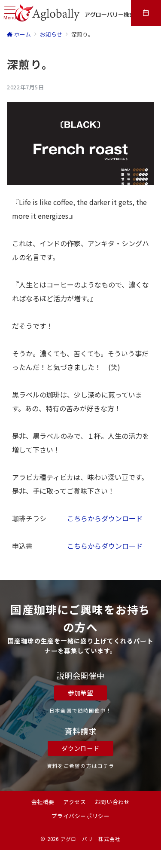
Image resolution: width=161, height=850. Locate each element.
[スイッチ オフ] (146, 13)
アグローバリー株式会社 (91, 838)
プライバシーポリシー (80, 816)
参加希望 (80, 692)
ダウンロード (80, 748)
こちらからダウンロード (105, 518)
